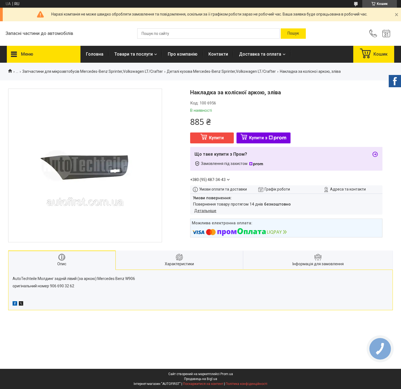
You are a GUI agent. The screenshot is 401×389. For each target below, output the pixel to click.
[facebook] (15, 304)
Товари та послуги (133, 54)
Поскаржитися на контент (203, 384)
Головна (94, 54)
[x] (21, 304)
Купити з (258, 137)
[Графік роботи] (386, 33)
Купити (216, 137)
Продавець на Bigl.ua (200, 379)
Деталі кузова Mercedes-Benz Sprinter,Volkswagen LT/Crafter (221, 71)
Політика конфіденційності (246, 384)
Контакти (218, 54)
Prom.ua (226, 374)
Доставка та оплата (260, 54)
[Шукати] (293, 33)
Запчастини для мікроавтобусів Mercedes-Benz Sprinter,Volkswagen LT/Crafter (92, 71)
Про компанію (182, 54)
